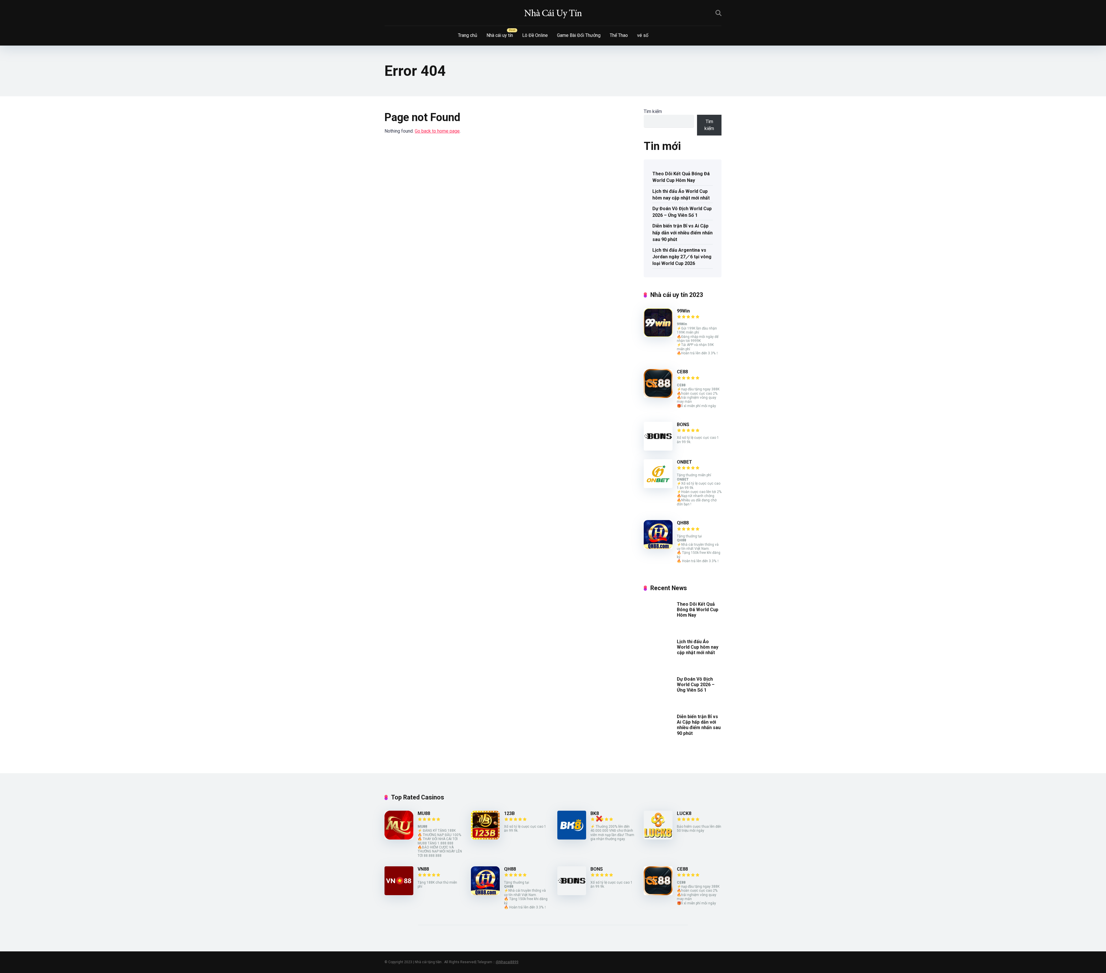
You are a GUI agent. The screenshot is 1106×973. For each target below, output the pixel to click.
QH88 (683, 523)
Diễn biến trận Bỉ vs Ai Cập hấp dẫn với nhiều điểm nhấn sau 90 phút (682, 232)
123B (509, 813)
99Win (683, 311)
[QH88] (658, 547)
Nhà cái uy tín (499, 35)
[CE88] (658, 396)
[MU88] (399, 838)
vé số (642, 35)
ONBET (684, 462)
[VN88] (399, 893)
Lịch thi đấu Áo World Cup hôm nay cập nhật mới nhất (681, 195)
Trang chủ (467, 35)
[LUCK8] (658, 838)
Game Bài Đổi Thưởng (579, 35)
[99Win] (658, 335)
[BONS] (658, 449)
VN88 (423, 869)
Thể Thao (619, 35)
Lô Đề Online (535, 35)
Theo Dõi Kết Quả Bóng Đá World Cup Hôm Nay (681, 177)
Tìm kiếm (653, 111)
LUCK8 (684, 813)
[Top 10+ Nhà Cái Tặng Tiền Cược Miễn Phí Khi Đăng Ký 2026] (553, 13)
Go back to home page (437, 131)
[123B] (485, 838)
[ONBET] (658, 486)
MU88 (424, 813)
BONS (683, 424)
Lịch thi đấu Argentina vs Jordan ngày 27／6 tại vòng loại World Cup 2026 (681, 256)
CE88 (682, 371)
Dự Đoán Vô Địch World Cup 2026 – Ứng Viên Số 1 (682, 212)
